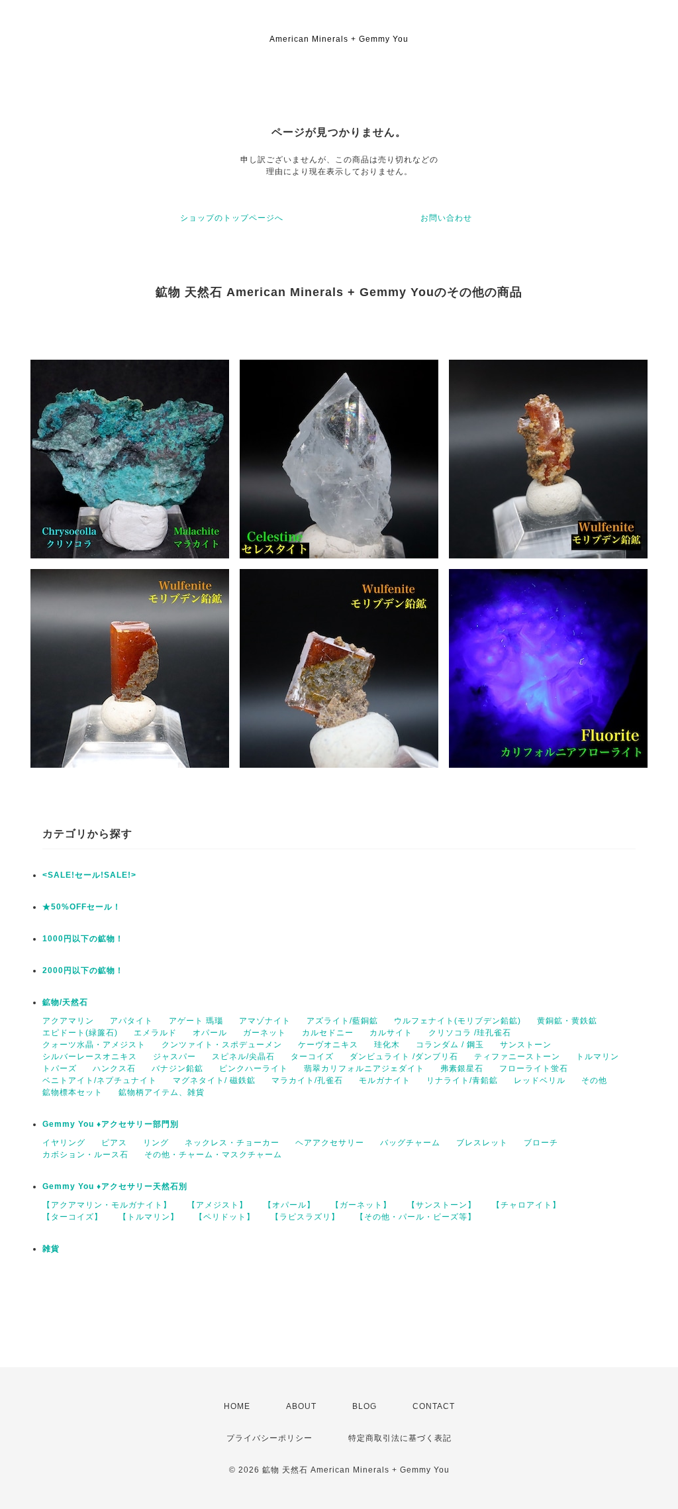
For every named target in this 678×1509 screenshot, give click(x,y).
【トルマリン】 (149, 1217)
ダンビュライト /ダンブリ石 (404, 1056)
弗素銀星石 (461, 1068)
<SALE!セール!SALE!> (89, 875)
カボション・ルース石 (85, 1154)
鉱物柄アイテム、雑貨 (162, 1092)
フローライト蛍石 (533, 1068)
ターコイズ (312, 1056)
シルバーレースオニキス (89, 1056)
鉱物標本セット (72, 1092)
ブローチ (541, 1142)
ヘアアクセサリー (329, 1142)
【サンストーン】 (441, 1205)
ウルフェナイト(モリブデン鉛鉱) (457, 1020)
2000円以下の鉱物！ (83, 970)
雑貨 (51, 1248)
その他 (594, 1080)
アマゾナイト (265, 1020)
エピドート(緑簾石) (80, 1032)
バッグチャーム (410, 1142)
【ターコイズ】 (72, 1217)
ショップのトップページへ (231, 218)
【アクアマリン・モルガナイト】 (106, 1205)
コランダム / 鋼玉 (450, 1044)
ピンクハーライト (253, 1068)
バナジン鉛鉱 (177, 1068)
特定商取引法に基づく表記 (400, 1438)
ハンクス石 (114, 1068)
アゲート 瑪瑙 (196, 1020)
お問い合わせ (446, 218)
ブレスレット (482, 1142)
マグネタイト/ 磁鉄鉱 (214, 1080)
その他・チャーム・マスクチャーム (213, 1154)
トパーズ (59, 1068)
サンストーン (526, 1044)
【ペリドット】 (225, 1217)
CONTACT (433, 1406)
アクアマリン (68, 1020)
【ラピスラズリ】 (305, 1217)
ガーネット (264, 1032)
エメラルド (155, 1032)
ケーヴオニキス (328, 1044)
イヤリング (63, 1142)
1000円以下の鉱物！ (83, 938)
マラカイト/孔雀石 (307, 1080)
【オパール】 (289, 1205)
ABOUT (301, 1406)
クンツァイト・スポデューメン (222, 1044)
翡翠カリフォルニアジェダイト (364, 1068)
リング (156, 1142)
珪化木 (387, 1044)
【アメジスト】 (217, 1205)
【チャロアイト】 (526, 1205)
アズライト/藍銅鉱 (342, 1020)
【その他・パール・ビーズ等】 (416, 1217)
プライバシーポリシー (269, 1438)
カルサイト (390, 1032)
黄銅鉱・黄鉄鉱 (567, 1020)
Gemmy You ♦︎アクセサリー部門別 (110, 1124)
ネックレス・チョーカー (232, 1142)
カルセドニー (328, 1032)
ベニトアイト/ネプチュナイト (99, 1080)
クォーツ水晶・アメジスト (94, 1044)
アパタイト (131, 1020)
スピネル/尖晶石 (243, 1056)
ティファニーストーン (517, 1056)
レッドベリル (539, 1080)
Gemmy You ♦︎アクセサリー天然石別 (114, 1186)
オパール (210, 1032)
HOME (237, 1406)
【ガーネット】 (361, 1205)
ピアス (114, 1142)
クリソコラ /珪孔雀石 (469, 1032)
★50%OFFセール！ (81, 906)
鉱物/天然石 (65, 1002)
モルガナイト (385, 1080)
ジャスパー (174, 1056)
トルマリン (597, 1056)
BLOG (364, 1406)
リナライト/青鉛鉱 (462, 1080)
